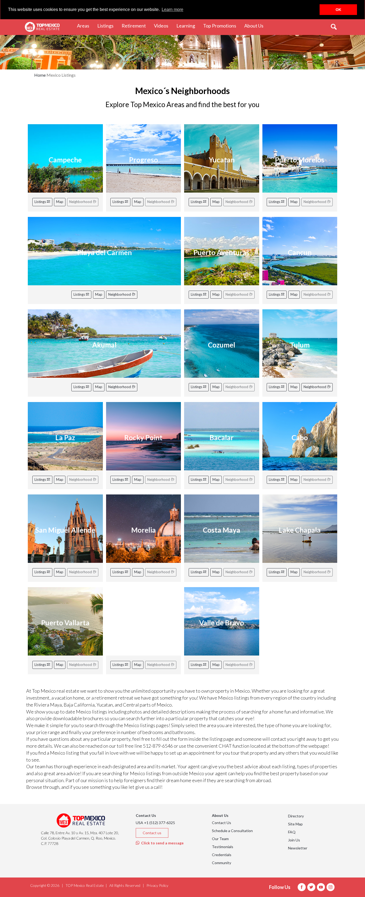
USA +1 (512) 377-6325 (155, 822)
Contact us (152, 832)
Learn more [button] (172, 9)
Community (221, 862)
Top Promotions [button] (221, 25)
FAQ (292, 832)
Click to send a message (161, 843)
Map (59, 202)
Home (40, 74)
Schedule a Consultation (232, 830)
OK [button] (338, 9)
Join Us (294, 840)
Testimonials (222, 846)
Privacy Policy (157, 885)
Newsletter (297, 848)
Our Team (220, 838)
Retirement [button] (136, 25)
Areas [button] (85, 25)
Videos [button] (163, 25)
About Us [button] (255, 25)
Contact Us (221, 822)
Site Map (295, 824)
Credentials (221, 854)
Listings (40, 202)
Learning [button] (187, 25)
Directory (296, 816)
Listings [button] (107, 25)
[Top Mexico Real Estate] (42, 27)
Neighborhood (120, 294)
